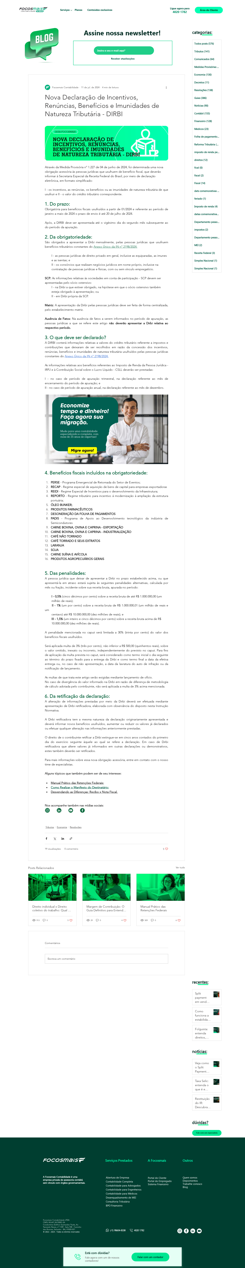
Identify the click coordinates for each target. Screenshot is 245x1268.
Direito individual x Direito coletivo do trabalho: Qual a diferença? (51, 908)
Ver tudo (180, 867)
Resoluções (76, 827)
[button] (65, 10)
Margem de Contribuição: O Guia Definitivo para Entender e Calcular (106, 908)
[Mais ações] (166, 87)
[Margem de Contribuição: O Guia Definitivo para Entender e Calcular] (106, 887)
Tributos (50, 827)
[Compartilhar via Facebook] (46, 838)
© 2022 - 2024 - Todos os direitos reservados (61, 1231)
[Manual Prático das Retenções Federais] (160, 887)
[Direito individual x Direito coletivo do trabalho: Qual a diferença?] (52, 887)
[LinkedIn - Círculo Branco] (192, 1230)
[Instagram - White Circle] (179, 1230)
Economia (62, 827)
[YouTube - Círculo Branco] (199, 1230)
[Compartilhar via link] (70, 838)
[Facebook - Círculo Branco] (186, 1230)
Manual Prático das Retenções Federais (153, 908)
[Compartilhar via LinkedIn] (62, 838)
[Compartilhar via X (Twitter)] (54, 838)
